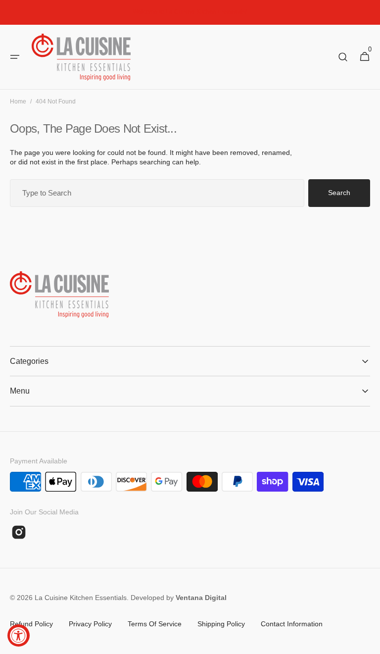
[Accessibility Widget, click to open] (18, 635)
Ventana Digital (201, 598)
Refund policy (31, 624)
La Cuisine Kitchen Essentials (81, 598)
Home (18, 101)
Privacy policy (90, 624)
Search (339, 193)
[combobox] (157, 193)
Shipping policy (221, 624)
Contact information (292, 624)
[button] (15, 57)
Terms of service (155, 624)
